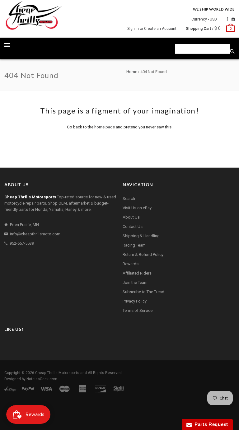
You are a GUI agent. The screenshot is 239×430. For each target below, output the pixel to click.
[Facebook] (227, 19)
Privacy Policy (135, 301)
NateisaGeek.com (41, 379)
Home (131, 71)
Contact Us (133, 226)
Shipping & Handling (141, 235)
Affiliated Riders (137, 273)
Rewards (130, 263)
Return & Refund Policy (143, 254)
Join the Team (135, 282)
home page (104, 127)
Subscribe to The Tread (143, 291)
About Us (131, 217)
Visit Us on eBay (137, 208)
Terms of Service (137, 310)
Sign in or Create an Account (151, 28)
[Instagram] (233, 19)
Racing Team (134, 245)
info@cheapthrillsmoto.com (35, 234)
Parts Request (210, 424)
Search (129, 198)
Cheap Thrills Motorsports (57, 373)
